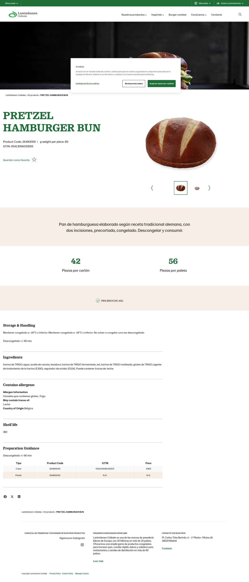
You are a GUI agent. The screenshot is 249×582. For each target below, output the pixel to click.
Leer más (98, 561)
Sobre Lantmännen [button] (231, 3)
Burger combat (177, 14)
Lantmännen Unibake (16, 95)
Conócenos (197, 14)
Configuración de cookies (87, 83)
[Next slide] (209, 188)
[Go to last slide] (152, 188)
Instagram (82, 545)
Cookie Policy (67, 573)
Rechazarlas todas (134, 83)
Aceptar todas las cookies (162, 83)
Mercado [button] (203, 3)
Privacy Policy (55, 573)
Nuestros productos (132, 14)
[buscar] (240, 14)
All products (33, 95)
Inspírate (156, 14)
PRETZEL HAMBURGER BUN (54, 95)
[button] (181, 188)
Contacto (216, 14)
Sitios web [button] (10, 3)
